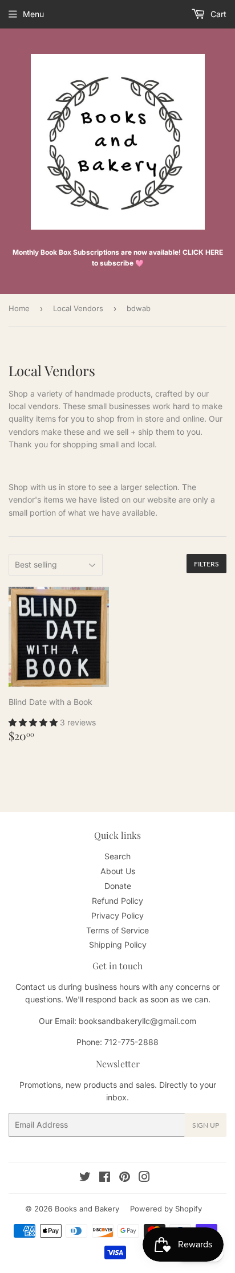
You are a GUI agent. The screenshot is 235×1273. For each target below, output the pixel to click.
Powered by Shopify (166, 1208)
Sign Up (205, 1125)
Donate (117, 886)
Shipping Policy (118, 944)
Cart (217, 14)
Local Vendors (78, 308)
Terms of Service (117, 930)
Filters (206, 564)
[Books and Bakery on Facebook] (105, 1178)
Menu (33, 14)
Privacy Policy (117, 915)
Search (117, 856)
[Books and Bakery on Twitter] (85, 1178)
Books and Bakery (87, 1208)
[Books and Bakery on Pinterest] (125, 1178)
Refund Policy (117, 900)
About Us (117, 871)
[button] (34, 722)
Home (19, 308)
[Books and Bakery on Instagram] (144, 1178)
